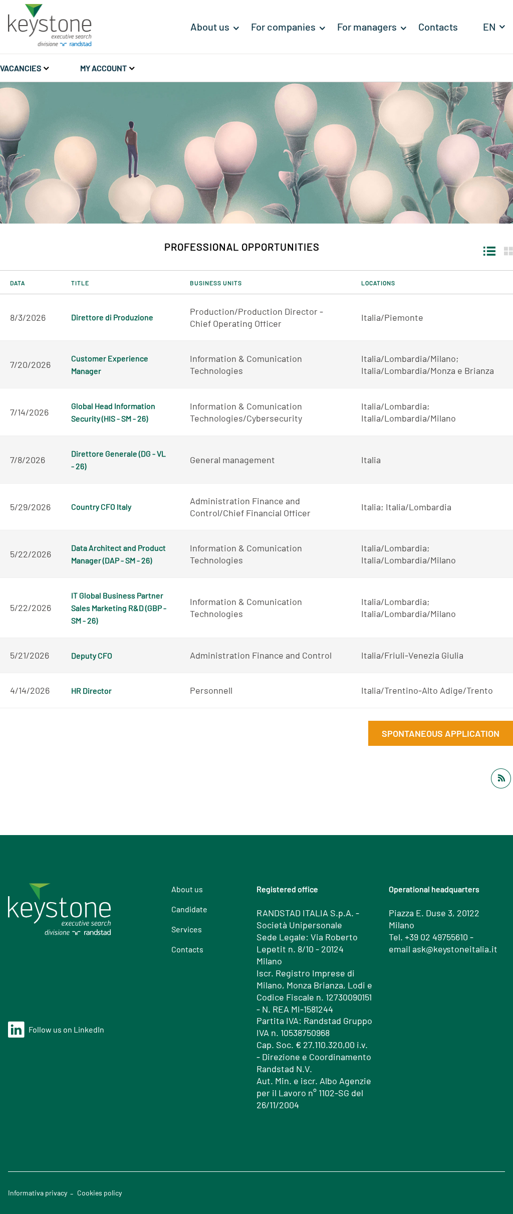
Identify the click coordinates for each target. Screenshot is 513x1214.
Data (17, 282)
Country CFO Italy (101, 506)
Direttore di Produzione (112, 317)
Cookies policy (99, 1192)
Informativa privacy (37, 1192)
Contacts (187, 949)
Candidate (189, 909)
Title (80, 282)
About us (187, 889)
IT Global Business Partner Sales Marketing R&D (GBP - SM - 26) (118, 607)
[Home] (50, 23)
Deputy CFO (91, 655)
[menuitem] (214, 27)
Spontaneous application (440, 733)
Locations (378, 282)
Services (186, 929)
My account (104, 68)
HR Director (91, 690)
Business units (216, 282)
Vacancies (21, 68)
